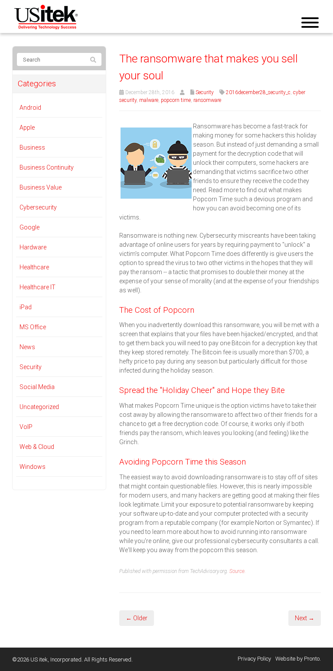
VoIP (26, 426)
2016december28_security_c (258, 92)
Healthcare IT (38, 287)
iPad (26, 307)
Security (205, 92)
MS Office (33, 327)
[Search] (93, 60)
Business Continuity (47, 167)
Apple (27, 127)
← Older (136, 618)
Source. (237, 571)
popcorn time (176, 100)
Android (30, 107)
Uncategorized (39, 406)
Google (29, 227)
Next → (304, 618)
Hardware (33, 247)
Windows (33, 466)
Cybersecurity (38, 207)
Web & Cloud (37, 446)
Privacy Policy (254, 658)
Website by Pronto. (298, 658)
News (27, 347)
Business (32, 147)
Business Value (41, 187)
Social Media (37, 386)
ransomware (207, 100)
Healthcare (34, 267)
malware (148, 100)
